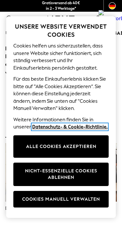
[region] (61, 117)
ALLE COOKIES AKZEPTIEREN (61, 146)
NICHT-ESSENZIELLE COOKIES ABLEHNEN (61, 174)
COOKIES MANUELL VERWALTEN (61, 199)
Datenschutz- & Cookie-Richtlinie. (69, 127)
